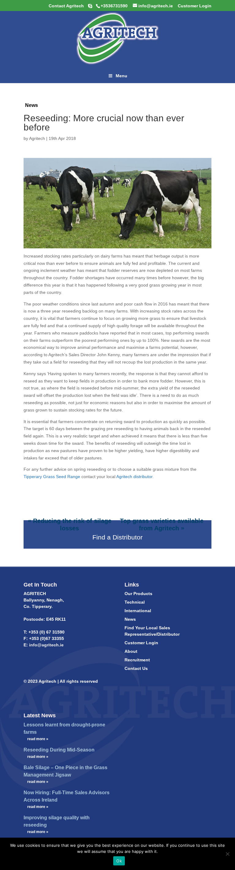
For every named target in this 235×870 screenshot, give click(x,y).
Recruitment (137, 659)
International (138, 610)
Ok (119, 860)
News (31, 105)
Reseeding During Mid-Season (59, 749)
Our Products (138, 593)
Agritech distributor (134, 476)
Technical (135, 602)
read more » (37, 739)
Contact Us (136, 668)
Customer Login (141, 642)
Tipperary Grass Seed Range (52, 476)
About (131, 651)
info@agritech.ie (46, 644)
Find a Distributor (117, 537)
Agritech (37, 138)
